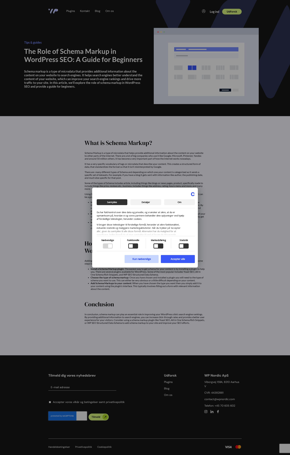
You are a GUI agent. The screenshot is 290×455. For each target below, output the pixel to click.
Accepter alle (178, 259)
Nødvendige (107, 240)
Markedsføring (158, 240)
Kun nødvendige (141, 259)
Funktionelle (133, 240)
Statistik (184, 240)
